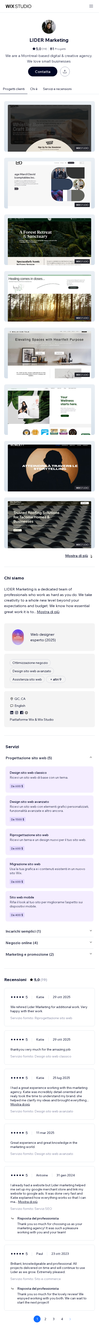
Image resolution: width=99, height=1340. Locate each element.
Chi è (34, 89)
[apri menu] (91, 6)
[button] (49, 126)
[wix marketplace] (18, 6)
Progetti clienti (14, 89)
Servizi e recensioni (57, 89)
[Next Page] (70, 1319)
